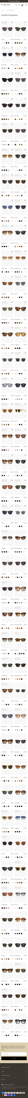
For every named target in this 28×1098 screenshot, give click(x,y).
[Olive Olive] (22, 119)
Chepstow (17, 268)
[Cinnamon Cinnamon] (19, 68)
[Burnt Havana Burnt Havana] (15, 68)
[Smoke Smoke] (2, 68)
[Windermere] (20, 538)
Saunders (17, 803)
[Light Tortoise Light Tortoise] (22, 43)
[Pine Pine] (8, 424)
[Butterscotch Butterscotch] (4, 297)
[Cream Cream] (24, 552)
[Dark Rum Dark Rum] (6, 297)
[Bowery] (20, 105)
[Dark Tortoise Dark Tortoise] (17, 43)
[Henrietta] (20, 29)
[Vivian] (20, 54)
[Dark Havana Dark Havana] (2, 170)
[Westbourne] (7, 411)
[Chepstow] (20, 258)
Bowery (16, 115)
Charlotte (17, 395)
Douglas (3, 294)
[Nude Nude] (2, 424)
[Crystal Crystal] (17, 119)
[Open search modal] (19, 4)
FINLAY (12, 1087)
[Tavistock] (7, 258)
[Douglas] (7, 283)
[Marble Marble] (4, 424)
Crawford (4, 472)
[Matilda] (20, 589)
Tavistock (4, 268)
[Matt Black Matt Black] (4, 68)
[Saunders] (20, 792)
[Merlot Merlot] (22, 272)
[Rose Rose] (15, 399)
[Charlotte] (20, 385)
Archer (16, 472)
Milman (16, 701)
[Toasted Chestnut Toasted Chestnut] (19, 654)
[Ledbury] (7, 156)
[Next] (24, 1)
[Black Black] (6, 43)
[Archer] (20, 462)
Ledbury (3, 166)
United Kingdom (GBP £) (8, 1084)
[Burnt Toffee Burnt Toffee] (8, 68)
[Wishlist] (16, 4)
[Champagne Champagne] (2, 43)
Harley (16, 650)
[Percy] (7, 29)
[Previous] (4, 1)
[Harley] (20, 640)
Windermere (18, 548)
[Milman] (20, 691)
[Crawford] (7, 462)
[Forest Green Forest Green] (19, 43)
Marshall (3, 65)
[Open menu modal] (25, 4)
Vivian (16, 65)
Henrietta (17, 39)
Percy (3, 39)
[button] (12, 22)
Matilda (16, 599)
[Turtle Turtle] (8, 43)
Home (2, 10)
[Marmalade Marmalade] (17, 68)
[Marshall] (7, 54)
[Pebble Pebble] (15, 552)
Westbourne (5, 421)
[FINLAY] (5, 4)
